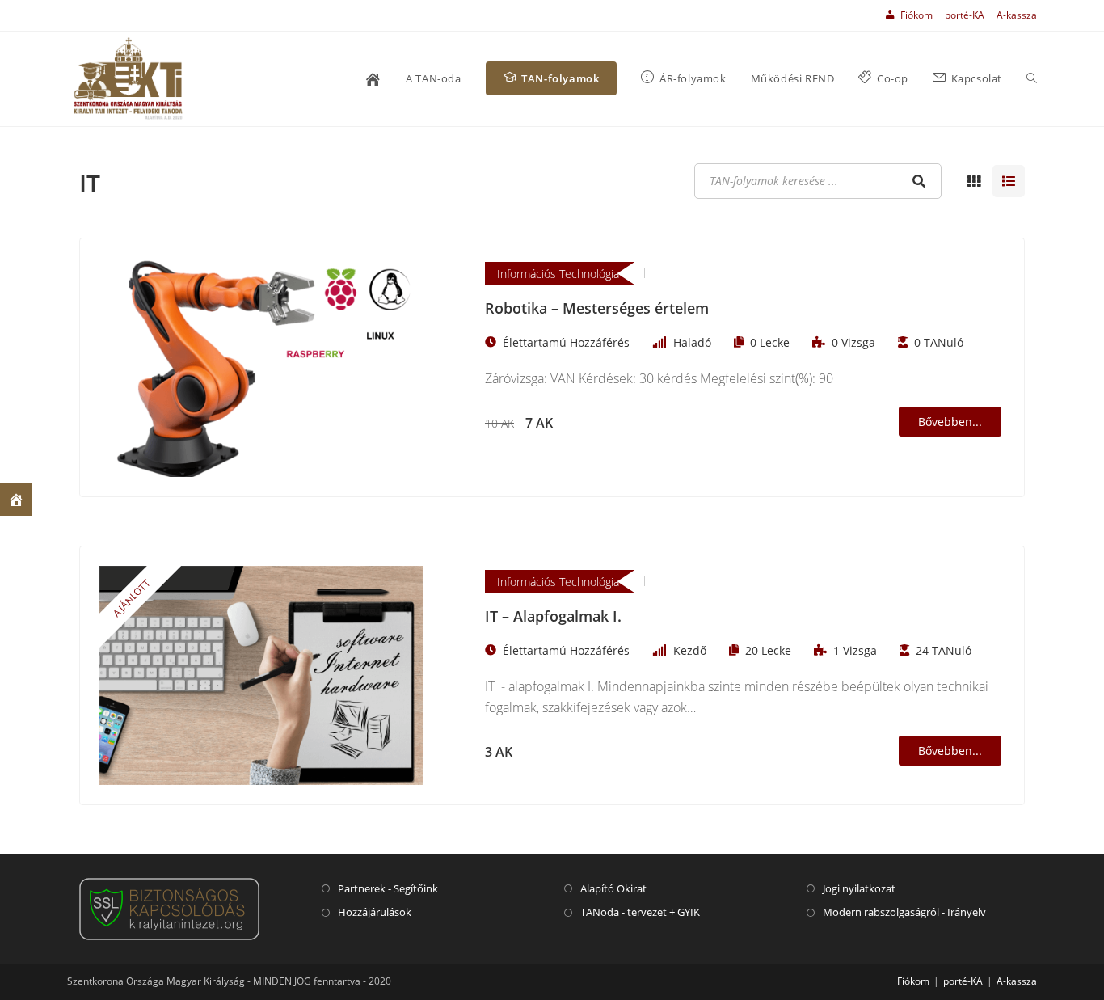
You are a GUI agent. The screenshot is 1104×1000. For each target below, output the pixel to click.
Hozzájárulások (374, 912)
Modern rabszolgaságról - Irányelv (904, 912)
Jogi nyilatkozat (859, 888)
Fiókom (913, 981)
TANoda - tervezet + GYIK (640, 912)
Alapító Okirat (613, 888)
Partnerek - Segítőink (388, 888)
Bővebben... (950, 421)
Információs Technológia (558, 273)
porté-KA (964, 15)
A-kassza (1017, 15)
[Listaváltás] (974, 181)
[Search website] (1031, 79)
